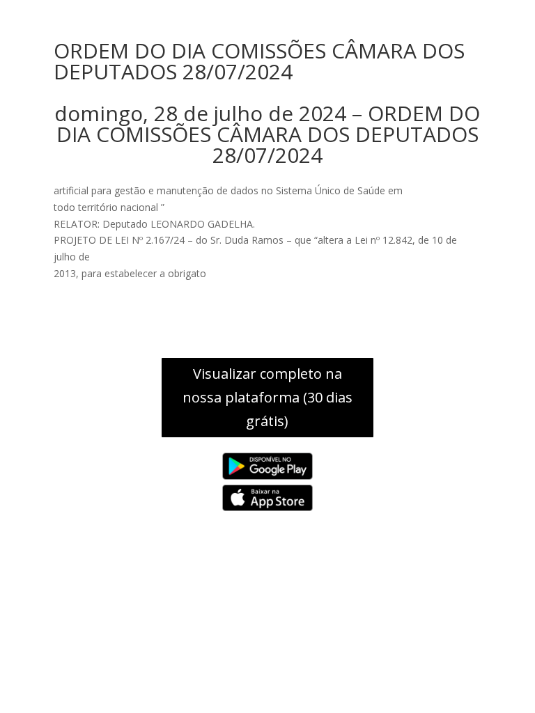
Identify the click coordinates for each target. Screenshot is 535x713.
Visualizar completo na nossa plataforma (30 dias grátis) (267, 397)
